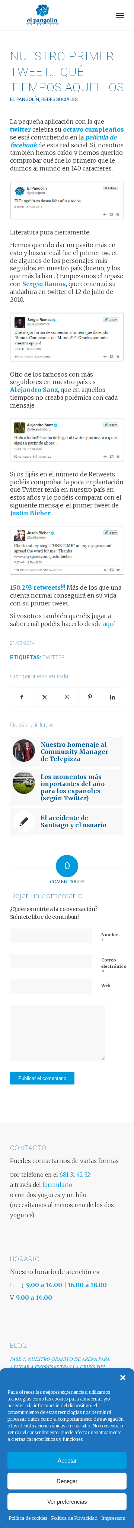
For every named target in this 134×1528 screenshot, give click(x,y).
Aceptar (67, 1460)
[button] (123, 1377)
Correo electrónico (114, 966)
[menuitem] (120, 15)
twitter (53, 657)
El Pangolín (24, 99)
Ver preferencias (67, 1501)
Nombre (109, 938)
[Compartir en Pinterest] (90, 697)
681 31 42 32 (75, 1174)
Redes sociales (59, 99)
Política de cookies (28, 1518)
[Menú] (120, 15)
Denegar (67, 1481)
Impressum (113, 1518)
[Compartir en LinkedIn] (112, 697)
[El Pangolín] (55, 15)
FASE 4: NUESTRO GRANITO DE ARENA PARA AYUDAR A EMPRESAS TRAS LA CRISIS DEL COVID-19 (60, 1366)
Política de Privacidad (74, 1518)
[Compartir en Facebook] (21, 697)
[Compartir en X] (45, 697)
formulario (57, 1184)
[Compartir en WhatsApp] (67, 697)
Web (105, 985)
